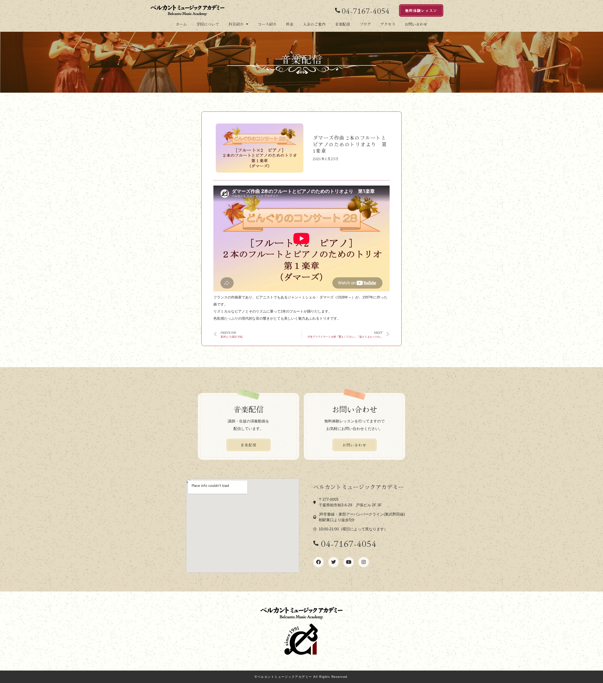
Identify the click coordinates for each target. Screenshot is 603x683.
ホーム (181, 24)
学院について (207, 24)
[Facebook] (318, 562)
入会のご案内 (314, 24)
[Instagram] (364, 562)
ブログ (365, 24)
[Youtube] (348, 562)
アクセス (387, 24)
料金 (289, 24)
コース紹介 (267, 24)
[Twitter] (333, 562)
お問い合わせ (416, 24)
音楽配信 (342, 24)
